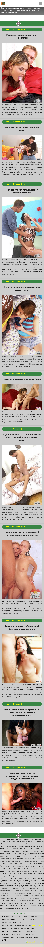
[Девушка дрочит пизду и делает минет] (22, 147)
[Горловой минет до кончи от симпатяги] (22, 73)
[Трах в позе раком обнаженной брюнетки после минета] (22, 658)
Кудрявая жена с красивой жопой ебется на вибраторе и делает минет (22, 437)
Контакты (19, 913)
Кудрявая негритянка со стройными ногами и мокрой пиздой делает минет (22, 776)
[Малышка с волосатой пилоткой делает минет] (22, 325)
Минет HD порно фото (15, 29)
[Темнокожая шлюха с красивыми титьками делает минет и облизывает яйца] (22, 733)
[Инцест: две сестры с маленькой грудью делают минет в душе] (22, 569)
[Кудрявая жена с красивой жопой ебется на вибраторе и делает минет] (22, 475)
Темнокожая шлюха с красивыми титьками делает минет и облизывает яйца (22, 712)
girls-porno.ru (36, 925)
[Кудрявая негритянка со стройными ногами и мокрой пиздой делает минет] (22, 796)
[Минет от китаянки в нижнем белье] (22, 397)
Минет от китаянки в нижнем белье (22, 379)
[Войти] (10, 3)
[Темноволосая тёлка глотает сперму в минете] (22, 227)
